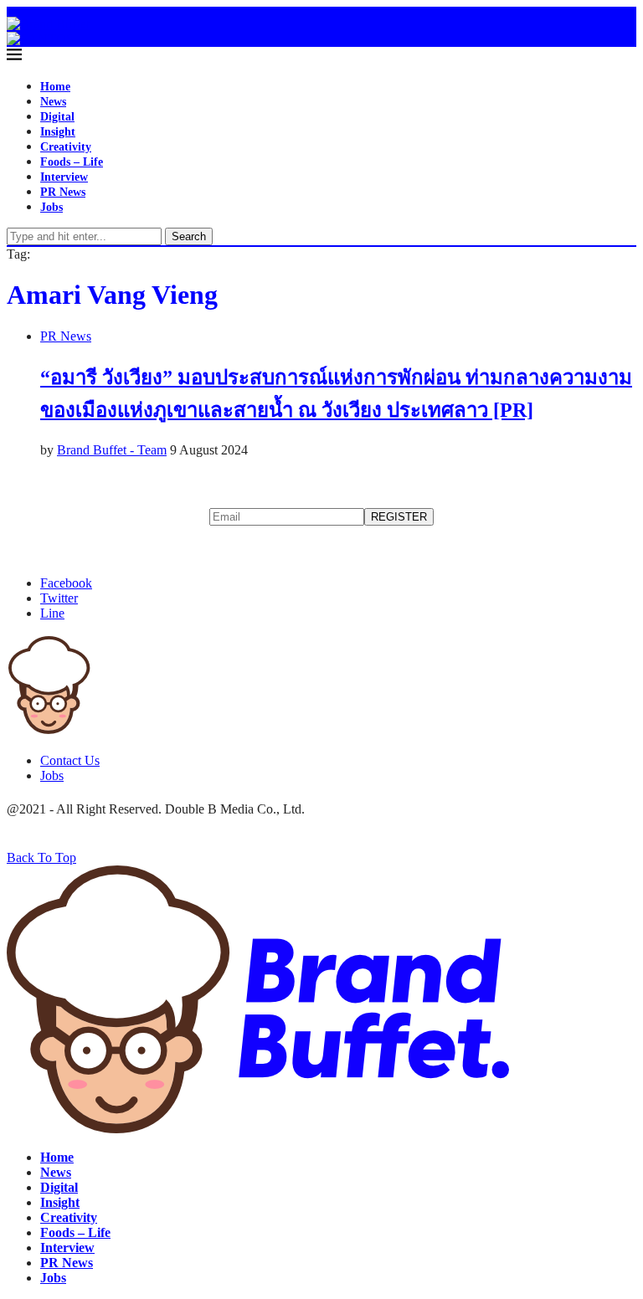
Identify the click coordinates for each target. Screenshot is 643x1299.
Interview (64, 177)
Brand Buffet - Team (112, 450)
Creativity (65, 147)
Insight (57, 132)
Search (189, 236)
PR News (62, 192)
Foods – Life (71, 162)
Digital (57, 116)
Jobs (51, 207)
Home (55, 86)
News (53, 101)
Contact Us (70, 760)
